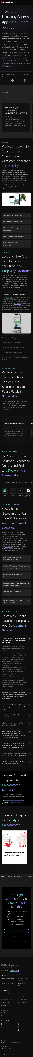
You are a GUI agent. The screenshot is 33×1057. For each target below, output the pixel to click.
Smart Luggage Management (11, 338)
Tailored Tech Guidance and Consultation (12, 593)
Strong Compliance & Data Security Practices (12, 601)
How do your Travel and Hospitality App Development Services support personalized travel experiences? (13, 745)
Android (3, 876)
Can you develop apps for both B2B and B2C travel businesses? (13, 762)
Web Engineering (22, 996)
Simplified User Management (13, 215)
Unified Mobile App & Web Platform (13, 347)
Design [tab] (21, 482)
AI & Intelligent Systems (7, 978)
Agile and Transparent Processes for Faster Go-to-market (14, 567)
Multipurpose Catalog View (12, 221)
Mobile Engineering (6, 996)
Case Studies (4, 1013)
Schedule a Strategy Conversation (15, 931)
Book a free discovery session (12, 802)
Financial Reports (25, 1054)
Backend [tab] (14, 482)
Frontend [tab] (7, 482)
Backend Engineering (6, 999)
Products (3, 1016)
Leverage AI (17, 303)
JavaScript (8, 546)
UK (5, 1048)
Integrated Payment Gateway (13, 236)
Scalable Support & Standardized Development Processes (14, 584)
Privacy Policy (4, 1054)
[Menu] (30, 2)
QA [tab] (26, 482)
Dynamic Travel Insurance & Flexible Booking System (15, 358)
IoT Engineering (5, 1002)
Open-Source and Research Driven (12, 576)
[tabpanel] (16, 491)
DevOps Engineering (23, 999)
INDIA (9, 1048)
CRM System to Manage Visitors (12, 352)
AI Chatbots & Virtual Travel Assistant (13, 294)
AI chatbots (9, 297)
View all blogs (25, 869)
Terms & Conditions (15, 1054)
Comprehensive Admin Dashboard (11, 244)
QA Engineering (22, 1002)
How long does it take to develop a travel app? (13, 716)
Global (4, 970)
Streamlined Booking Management (10, 229)
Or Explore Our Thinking (15, 936)
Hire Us (19, 1016)
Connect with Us (14, 970)
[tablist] (16, 482)
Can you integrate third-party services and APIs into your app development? (14, 754)
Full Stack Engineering (23, 993)
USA (2, 1048)
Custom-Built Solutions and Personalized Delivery (12, 559)
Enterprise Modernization (7, 983)
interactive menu (19, 275)
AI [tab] (2, 482)
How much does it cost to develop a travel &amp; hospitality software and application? (14, 640)
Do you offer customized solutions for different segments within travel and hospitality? (14, 707)
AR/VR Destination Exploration (11, 342)
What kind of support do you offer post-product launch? (12, 724)
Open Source (21, 1013)
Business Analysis (5, 1005)
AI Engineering (5, 993)
